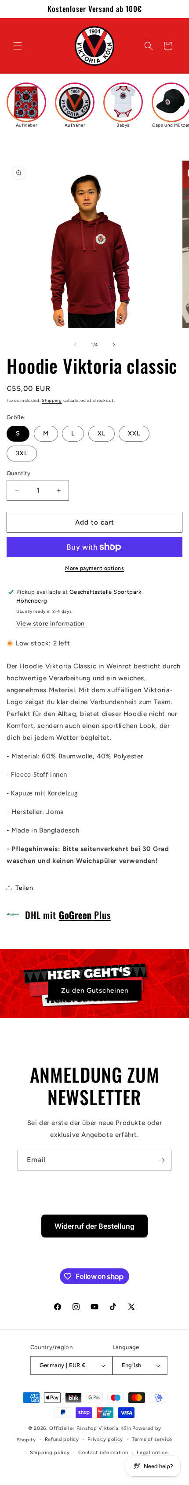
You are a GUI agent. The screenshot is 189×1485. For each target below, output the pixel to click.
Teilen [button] (24, 888)
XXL (134, 433)
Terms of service (152, 1439)
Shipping (52, 400)
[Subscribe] (161, 1160)
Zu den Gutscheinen (94, 990)
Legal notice (152, 1452)
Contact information (103, 1452)
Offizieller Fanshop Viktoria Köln (90, 1428)
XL (101, 433)
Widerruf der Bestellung (94, 1226)
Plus (85, 915)
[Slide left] (75, 344)
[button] (17, 46)
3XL (22, 453)
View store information (50, 623)
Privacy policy (105, 1439)
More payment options (94, 568)
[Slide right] (114, 344)
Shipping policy (50, 1452)
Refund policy (62, 1439)
